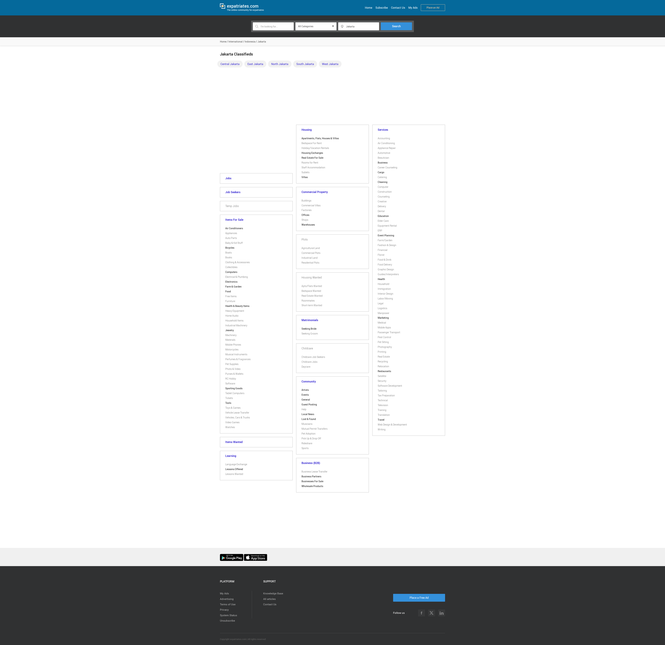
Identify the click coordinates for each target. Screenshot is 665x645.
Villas (305, 177)
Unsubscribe (227, 620)
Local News (308, 414)
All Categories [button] (305, 26)
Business (383, 162)
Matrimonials (310, 320)
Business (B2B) (311, 463)
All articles (269, 599)
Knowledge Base (273, 593)
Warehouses (308, 224)
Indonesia (250, 41)
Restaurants (384, 371)
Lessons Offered (234, 469)
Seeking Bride (309, 328)
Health (381, 279)
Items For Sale (234, 220)
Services (383, 130)
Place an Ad (433, 7)
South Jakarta (305, 64)
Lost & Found (309, 419)
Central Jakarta (230, 64)
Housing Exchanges (312, 152)
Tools (228, 403)
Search (396, 26)
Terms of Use (228, 604)
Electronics (231, 281)
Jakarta (262, 41)
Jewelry (229, 330)
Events (305, 394)
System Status (228, 615)
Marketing (383, 317)
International (235, 41)
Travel (381, 419)
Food (228, 291)
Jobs (228, 178)
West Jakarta (330, 64)
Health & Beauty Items (237, 306)
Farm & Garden (233, 286)
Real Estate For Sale (312, 157)
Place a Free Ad (419, 598)
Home (368, 8)
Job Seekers (232, 192)
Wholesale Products (312, 486)
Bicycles (229, 247)
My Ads (413, 8)
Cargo (381, 172)
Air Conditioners (234, 228)
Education (383, 216)
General (306, 399)
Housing (307, 130)
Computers (231, 272)
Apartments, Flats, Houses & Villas (320, 138)
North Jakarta (279, 64)
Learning (230, 456)
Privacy (224, 609)
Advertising (227, 599)
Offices (305, 215)
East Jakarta (255, 64)
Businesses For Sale (312, 481)
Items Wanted (234, 442)
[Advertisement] (332, 97)
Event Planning (386, 235)
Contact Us (398, 8)
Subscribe (381, 8)
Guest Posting (309, 404)
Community (309, 381)
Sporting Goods (233, 388)
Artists (305, 390)
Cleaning (382, 182)
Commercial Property (315, 192)
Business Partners (311, 476)
